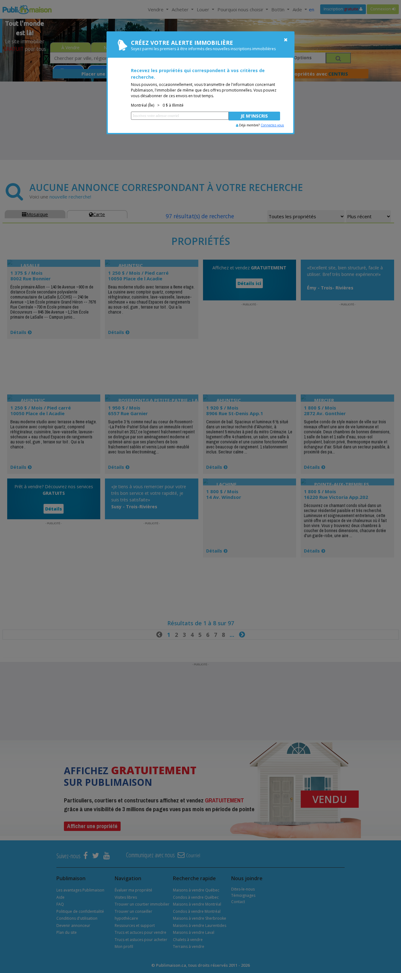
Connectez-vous (272, 125)
